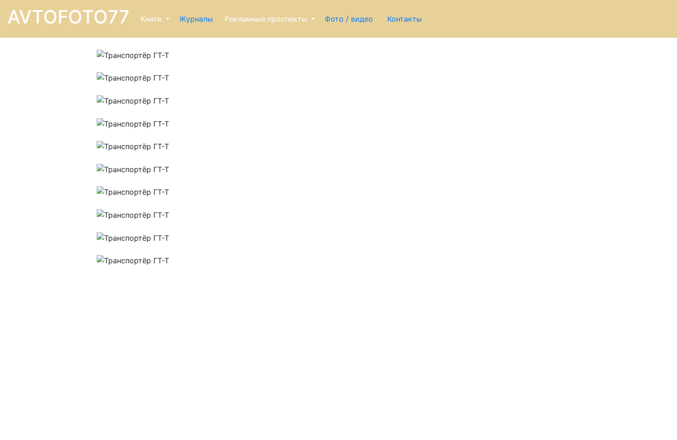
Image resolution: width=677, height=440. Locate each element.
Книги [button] (152, 18)
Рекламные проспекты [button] (267, 18)
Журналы (197, 18)
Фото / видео (350, 18)
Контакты (405, 18)
